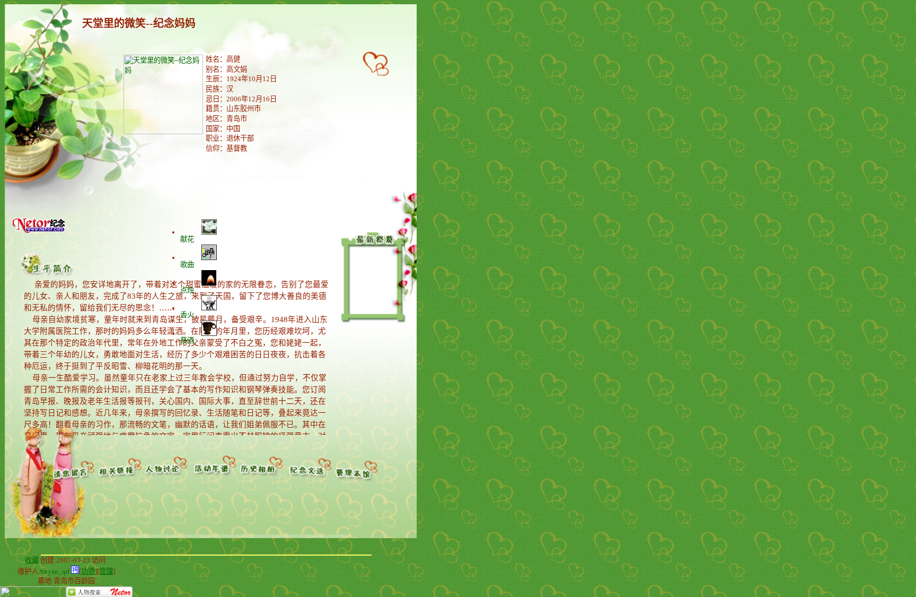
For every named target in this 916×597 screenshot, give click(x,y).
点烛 (187, 290)
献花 (187, 239)
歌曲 (187, 265)
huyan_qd (54, 571)
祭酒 (187, 340)
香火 (187, 315)
